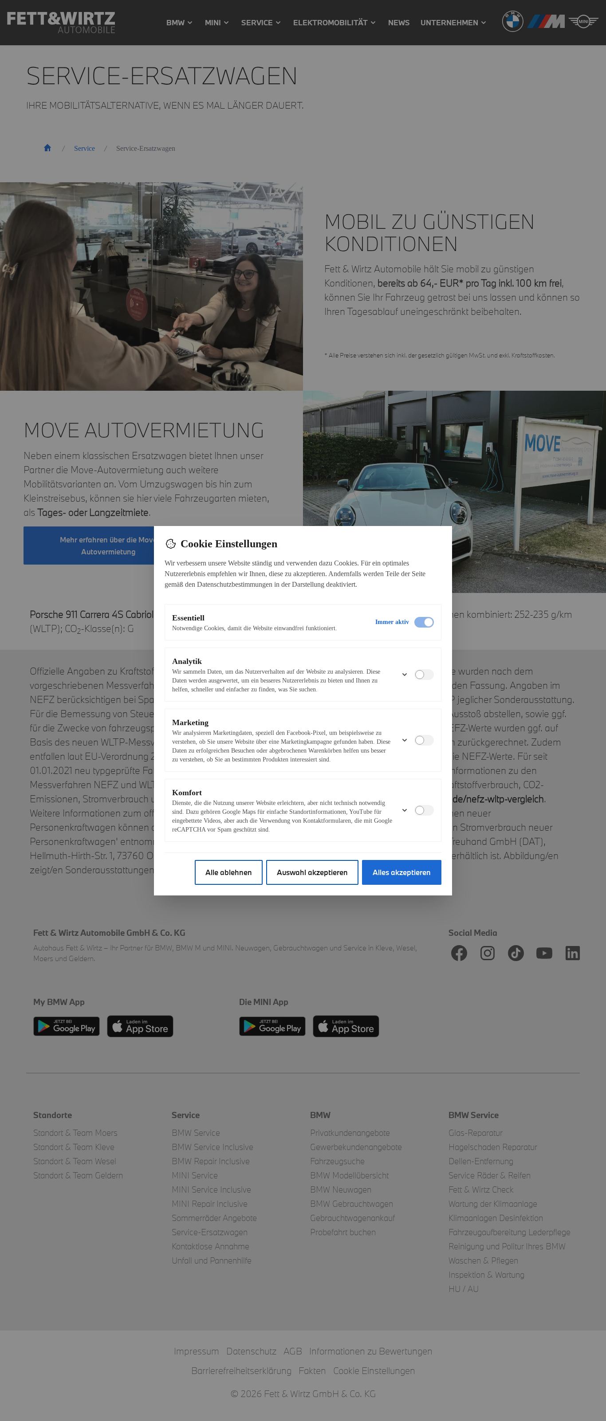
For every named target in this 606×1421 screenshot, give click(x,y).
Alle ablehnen (228, 872)
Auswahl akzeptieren (312, 872)
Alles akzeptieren (402, 872)
